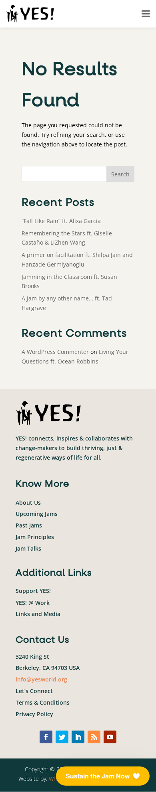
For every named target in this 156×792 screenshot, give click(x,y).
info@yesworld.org (41, 679)
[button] (103, 776)
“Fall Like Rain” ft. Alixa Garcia (61, 221)
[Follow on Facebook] (46, 737)
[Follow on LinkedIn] (78, 737)
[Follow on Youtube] (110, 737)
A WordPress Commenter (55, 352)
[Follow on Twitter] (62, 737)
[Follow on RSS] (94, 737)
